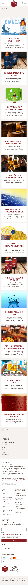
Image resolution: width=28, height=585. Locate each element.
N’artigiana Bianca (6, 497)
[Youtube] (8, 548)
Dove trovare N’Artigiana (19, 498)
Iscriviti (14, 540)
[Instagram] (5, 548)
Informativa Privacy (18, 505)
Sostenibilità (5, 454)
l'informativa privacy (7, 534)
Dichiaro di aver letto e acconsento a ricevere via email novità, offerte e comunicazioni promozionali (11, 535)
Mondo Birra (5, 450)
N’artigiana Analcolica (4, 494)
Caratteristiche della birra (8, 442)
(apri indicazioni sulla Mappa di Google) (13, 480)
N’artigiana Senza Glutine (6, 500)
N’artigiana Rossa (6, 514)
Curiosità (4, 445)
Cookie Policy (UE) (20, 508)
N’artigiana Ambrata (4, 507)
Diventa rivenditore (20, 495)
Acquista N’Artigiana (18, 511)
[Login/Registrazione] (22, 3)
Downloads (18, 502)
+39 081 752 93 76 (9, 483)
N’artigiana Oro (6, 504)
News (3, 452)
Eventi (3, 447)
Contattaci (18, 493)
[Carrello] (25, 3)
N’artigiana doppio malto (6, 511)
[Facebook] (2, 548)
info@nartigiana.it (10, 484)
